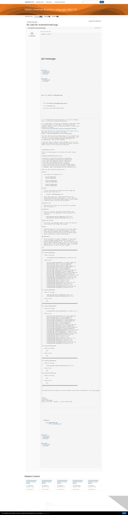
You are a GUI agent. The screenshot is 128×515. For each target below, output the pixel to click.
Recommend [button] (97, 27)
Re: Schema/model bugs (52, 422)
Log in (101, 2)
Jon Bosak (45, 485)
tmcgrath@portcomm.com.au (60, 103)
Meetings (47, 16)
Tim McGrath (32, 36)
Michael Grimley (77, 485)
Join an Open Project (69, 504)
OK (124, 513)
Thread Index (46, 79)
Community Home (29, 16)
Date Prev (44, 70)
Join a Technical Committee (71, 506)
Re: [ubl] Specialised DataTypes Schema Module (31, 482)
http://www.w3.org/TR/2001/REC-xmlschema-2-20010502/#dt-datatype (59, 128)
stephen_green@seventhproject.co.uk (52, 155)
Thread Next (46, 72)
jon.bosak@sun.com (50, 105)
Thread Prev (46, 71)
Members (55, 16)
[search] (83, 2)
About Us (86, 502)
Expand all (91, 21)
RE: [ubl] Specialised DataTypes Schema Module (78, 482)
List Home (45, 81)
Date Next (45, 73)
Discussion (38, 16)
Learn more (46, 513)
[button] (49, 2)
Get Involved (67, 502)
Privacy (85, 504)
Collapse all (98, 21)
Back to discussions (32, 22)
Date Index (44, 78)
